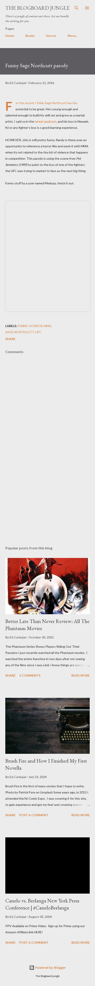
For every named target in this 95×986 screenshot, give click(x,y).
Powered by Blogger (50, 967)
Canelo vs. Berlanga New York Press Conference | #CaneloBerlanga (42, 904)
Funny (23, 326)
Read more (80, 675)
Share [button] (10, 339)
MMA (47, 326)
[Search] (76, 8)
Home (9, 35)
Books (30, 35)
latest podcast (46, 121)
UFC (38, 332)
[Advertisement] (47, 501)
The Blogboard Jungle (37, 7)
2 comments (29, 675)
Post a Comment (33, 815)
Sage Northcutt (19, 332)
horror (35, 326)
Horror (51, 35)
